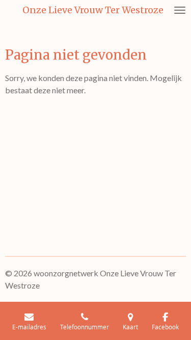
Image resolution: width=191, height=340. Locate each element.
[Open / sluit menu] (180, 10)
